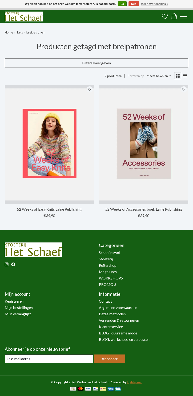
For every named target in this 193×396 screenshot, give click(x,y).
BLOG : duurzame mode (118, 333)
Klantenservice (111, 326)
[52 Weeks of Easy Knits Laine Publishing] (49, 144)
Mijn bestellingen (19, 307)
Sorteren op (136, 76)
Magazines (108, 271)
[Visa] (88, 389)
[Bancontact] (96, 389)
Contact (105, 301)
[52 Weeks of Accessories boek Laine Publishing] (143, 144)
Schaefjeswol (109, 252)
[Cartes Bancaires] (118, 389)
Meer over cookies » (154, 4)
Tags (19, 32)
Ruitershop (108, 265)
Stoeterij (106, 259)
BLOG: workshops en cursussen (124, 339)
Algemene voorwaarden (118, 307)
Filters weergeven (96, 63)
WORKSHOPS (111, 278)
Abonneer (110, 358)
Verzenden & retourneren (119, 320)
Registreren (14, 301)
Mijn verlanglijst (18, 314)
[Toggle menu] (183, 16)
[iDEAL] (103, 389)
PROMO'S (107, 284)
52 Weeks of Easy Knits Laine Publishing (49, 209)
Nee (134, 4)
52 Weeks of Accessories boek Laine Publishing (143, 209)
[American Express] (111, 389)
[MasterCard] (80, 389)
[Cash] (73, 389)
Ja (122, 4)
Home (9, 32)
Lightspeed (134, 382)
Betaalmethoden (112, 314)
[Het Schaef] (24, 16)
